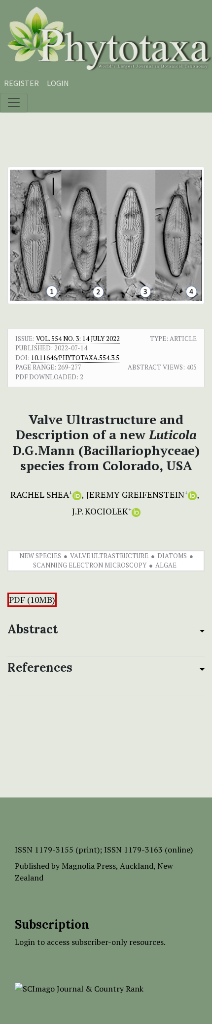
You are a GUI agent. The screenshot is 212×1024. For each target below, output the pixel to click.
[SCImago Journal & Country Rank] (79, 987)
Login (58, 83)
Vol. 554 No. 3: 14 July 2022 (78, 338)
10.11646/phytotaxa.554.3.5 (75, 357)
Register (21, 83)
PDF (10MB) (32, 599)
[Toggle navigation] (14, 103)
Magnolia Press (89, 865)
